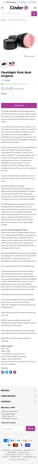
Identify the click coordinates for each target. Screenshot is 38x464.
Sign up (30, 428)
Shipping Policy (12, 452)
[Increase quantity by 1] (19, 98)
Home (3, 20)
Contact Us (5, 457)
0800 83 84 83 (15, 457)
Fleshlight (6, 80)
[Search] (34, 13)
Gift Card (20, 455)
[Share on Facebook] (2, 372)
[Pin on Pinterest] (14, 372)
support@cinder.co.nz (29, 457)
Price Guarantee (24, 452)
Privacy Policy (17, 450)
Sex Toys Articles (10, 455)
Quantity (4, 94)
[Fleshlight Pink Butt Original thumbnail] (4, 63)
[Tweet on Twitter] (6, 372)
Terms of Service (29, 450)
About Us (28, 455)
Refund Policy (6, 450)
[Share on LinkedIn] (10, 372)
